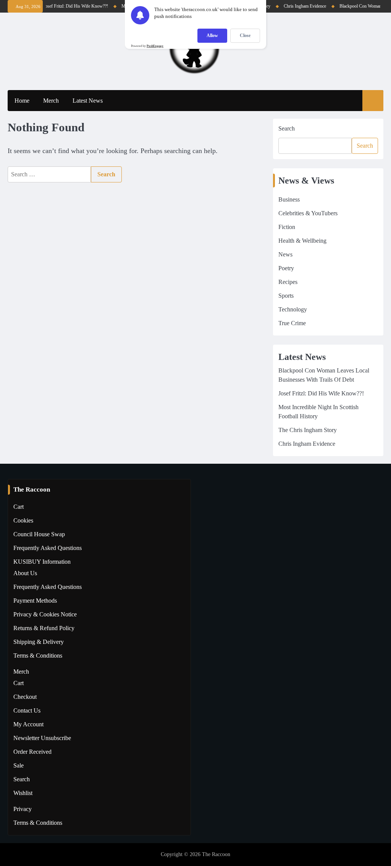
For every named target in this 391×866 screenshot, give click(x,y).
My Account (28, 724)
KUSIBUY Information (42, 561)
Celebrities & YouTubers (308, 213)
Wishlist (22, 793)
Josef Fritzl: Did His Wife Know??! (71, 6)
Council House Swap (39, 534)
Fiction (286, 227)
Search (286, 128)
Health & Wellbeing (302, 240)
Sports (286, 295)
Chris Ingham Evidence (301, 6)
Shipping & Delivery (38, 642)
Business (289, 199)
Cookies (23, 520)
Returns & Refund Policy (43, 628)
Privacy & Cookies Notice (45, 614)
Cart (18, 506)
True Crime (292, 323)
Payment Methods (35, 600)
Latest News (88, 100)
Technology (292, 309)
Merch (51, 100)
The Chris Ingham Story (307, 430)
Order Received (32, 751)
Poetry (286, 268)
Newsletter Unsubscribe (42, 738)
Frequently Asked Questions (47, 548)
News (285, 254)
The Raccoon (216, 854)
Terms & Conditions (37, 655)
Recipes (287, 282)
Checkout (25, 696)
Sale (18, 765)
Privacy (22, 809)
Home (22, 100)
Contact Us (26, 710)
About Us (25, 573)
